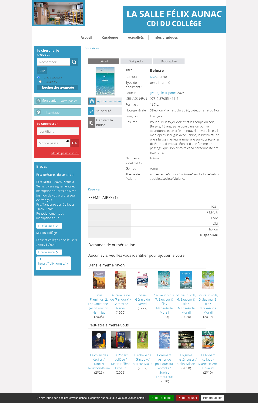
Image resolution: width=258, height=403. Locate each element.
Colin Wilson (186, 364)
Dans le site (52, 81)
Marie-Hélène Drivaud (120, 366)
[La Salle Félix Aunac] (58, 13)
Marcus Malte (142, 364)
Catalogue (110, 37)
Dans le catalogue (53, 77)
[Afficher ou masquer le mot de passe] (68, 141)
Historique (51, 112)
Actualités (136, 37)
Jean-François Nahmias (99, 310)
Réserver (94, 189)
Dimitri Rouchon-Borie (99, 366)
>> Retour (92, 48)
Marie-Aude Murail (164, 310)
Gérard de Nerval (121, 306)
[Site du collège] (40, 259)
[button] (92, 101)
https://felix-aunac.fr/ (53, 263)
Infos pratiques (166, 37)
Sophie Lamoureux (164, 374)
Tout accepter (163, 397)
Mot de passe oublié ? (65, 153)
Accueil (86, 37)
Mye (153, 76)
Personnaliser (212, 397)
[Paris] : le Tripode (163, 93)
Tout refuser (189, 397)
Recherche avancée (58, 87)
